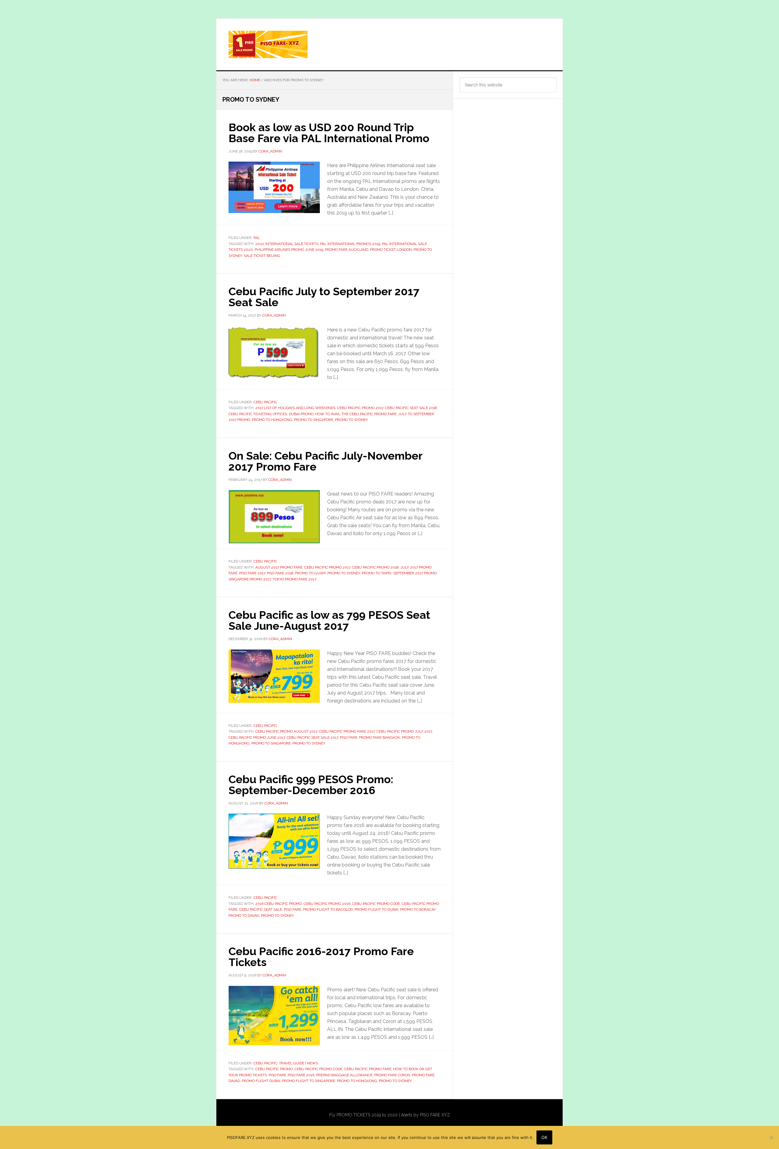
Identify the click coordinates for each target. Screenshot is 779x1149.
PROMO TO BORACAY (417, 909)
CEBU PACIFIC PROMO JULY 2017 (404, 731)
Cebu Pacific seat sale (260, 909)
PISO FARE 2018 (280, 573)
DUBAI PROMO (301, 414)
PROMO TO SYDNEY (351, 420)
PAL (256, 238)
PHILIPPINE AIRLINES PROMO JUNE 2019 (289, 249)
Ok (544, 1137)
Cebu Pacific (265, 402)
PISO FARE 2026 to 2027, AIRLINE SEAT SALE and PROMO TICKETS (389, 44)
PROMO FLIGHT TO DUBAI (376, 909)
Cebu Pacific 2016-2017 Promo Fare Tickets (321, 957)
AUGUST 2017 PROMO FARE (278, 567)
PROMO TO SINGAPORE (313, 420)
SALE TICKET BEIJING (262, 256)
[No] (771, 1137)
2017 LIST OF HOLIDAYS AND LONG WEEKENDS (295, 408)
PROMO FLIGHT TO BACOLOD (328, 909)
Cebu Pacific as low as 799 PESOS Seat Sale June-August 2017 (329, 620)
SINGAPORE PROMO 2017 (250, 579)
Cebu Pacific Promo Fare (367, 1069)
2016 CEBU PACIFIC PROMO (278, 904)
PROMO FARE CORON (392, 1075)
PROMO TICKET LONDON (391, 249)
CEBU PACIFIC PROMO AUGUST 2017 (286, 731)
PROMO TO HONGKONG (272, 420)
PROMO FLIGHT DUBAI (261, 1081)
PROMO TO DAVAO (244, 915)
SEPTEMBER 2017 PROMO (415, 573)
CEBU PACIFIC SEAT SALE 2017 (312, 737)
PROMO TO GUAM (310, 573)
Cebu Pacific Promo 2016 (327, 904)
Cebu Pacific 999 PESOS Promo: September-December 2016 (311, 785)
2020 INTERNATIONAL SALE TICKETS (286, 244)
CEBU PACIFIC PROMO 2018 (375, 567)
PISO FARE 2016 (301, 1075)
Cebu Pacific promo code (376, 904)
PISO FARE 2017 (252, 573)
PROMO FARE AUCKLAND (346, 249)
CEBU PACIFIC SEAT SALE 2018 (411, 408)
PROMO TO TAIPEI (376, 573)
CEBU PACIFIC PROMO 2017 (360, 408)
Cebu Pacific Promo (274, 1069)
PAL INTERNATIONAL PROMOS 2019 (350, 244)
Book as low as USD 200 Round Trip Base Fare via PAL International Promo (329, 133)
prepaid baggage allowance (344, 1075)
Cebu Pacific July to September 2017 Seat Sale (324, 297)
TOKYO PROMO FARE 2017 (294, 579)
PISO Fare (348, 737)
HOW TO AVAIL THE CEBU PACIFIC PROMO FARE (355, 414)
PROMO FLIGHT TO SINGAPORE (308, 1081)
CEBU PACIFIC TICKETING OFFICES (258, 414)
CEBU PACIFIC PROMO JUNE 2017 (257, 737)
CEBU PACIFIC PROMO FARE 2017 (347, 731)
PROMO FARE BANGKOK (379, 737)
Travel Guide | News (298, 1063)
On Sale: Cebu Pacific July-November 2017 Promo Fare (325, 461)
